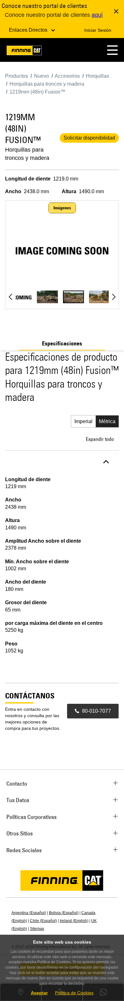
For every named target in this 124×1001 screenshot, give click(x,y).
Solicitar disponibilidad (89, 138)
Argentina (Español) (28, 913)
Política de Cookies (74, 992)
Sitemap (37, 928)
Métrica (107, 421)
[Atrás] (10, 297)
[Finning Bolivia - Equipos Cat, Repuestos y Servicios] (24, 51)
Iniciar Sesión (97, 30)
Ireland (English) (74, 921)
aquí (97, 15)
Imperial (83, 421)
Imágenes (62, 208)
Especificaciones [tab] (62, 343)
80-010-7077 (96, 711)
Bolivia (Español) (64, 913)
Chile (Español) (43, 921)
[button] (112, 50)
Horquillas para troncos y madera (27, 154)
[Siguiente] (114, 297)
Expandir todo (100, 439)
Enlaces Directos (29, 30)
